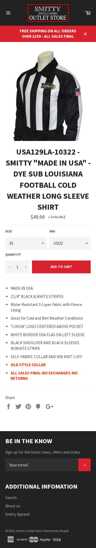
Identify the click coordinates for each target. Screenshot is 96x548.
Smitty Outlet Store (29, 531)
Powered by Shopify (56, 531)
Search (11, 497)
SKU (52, 231)
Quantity (13, 254)
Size (8, 231)
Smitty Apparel (17, 514)
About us (12, 505)
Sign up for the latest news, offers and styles (42, 452)
